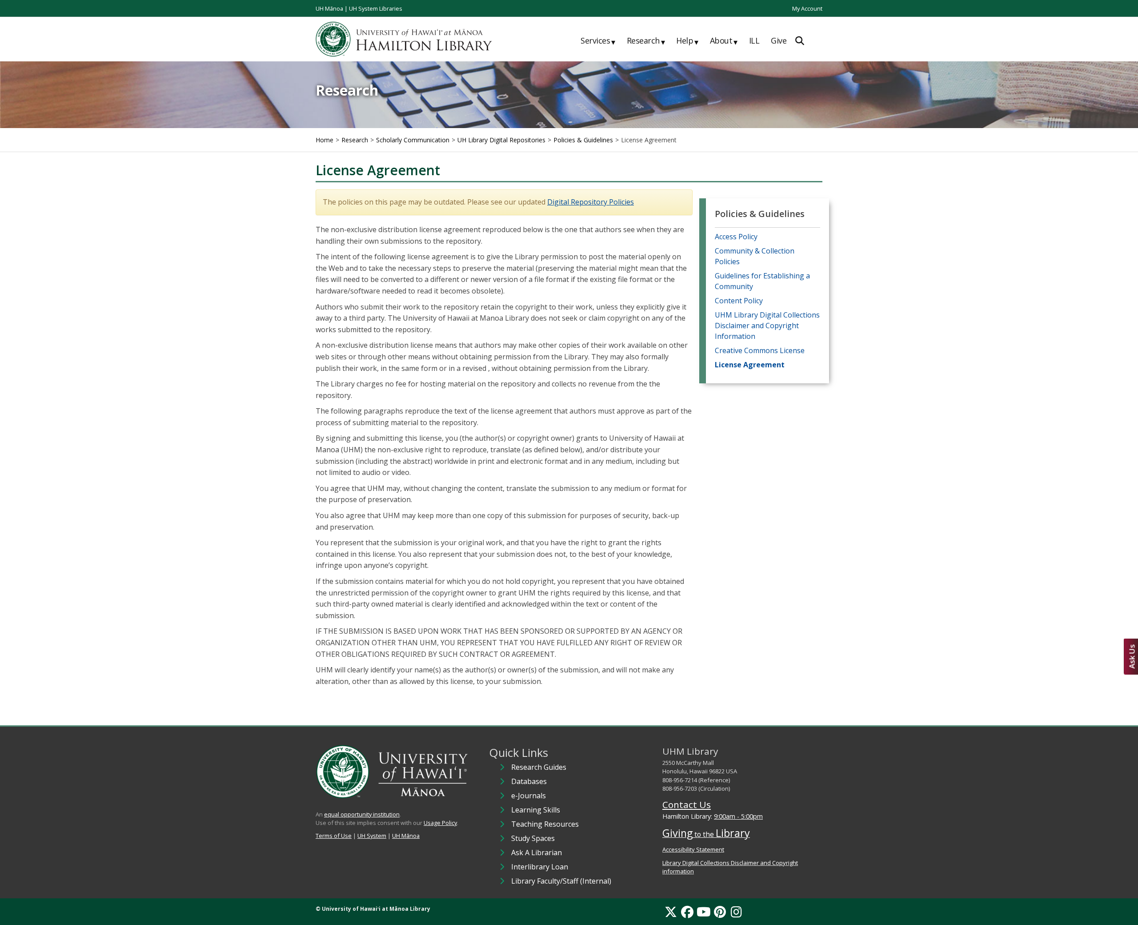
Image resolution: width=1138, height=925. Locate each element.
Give (778, 40)
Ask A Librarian (536, 852)
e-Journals (528, 795)
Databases (529, 781)
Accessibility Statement (693, 849)
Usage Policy (440, 823)
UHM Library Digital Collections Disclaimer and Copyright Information (767, 325)
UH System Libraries (375, 8)
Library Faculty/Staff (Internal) (561, 881)
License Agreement (750, 365)
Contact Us (686, 804)
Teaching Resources (545, 824)
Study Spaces (533, 838)
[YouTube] (704, 911)
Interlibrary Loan (539, 867)
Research (646, 41)
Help (687, 41)
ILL (754, 40)
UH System (371, 836)
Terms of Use (334, 836)
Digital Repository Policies (590, 202)
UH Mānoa (329, 8)
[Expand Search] (799, 40)
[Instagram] (736, 911)
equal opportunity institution (362, 814)
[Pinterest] (720, 911)
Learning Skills (535, 810)
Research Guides (538, 767)
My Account (807, 8)
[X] (671, 911)
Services (598, 41)
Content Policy (739, 301)
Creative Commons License (760, 350)
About (723, 41)
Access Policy (736, 236)
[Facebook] (687, 911)
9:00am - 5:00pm (738, 816)
